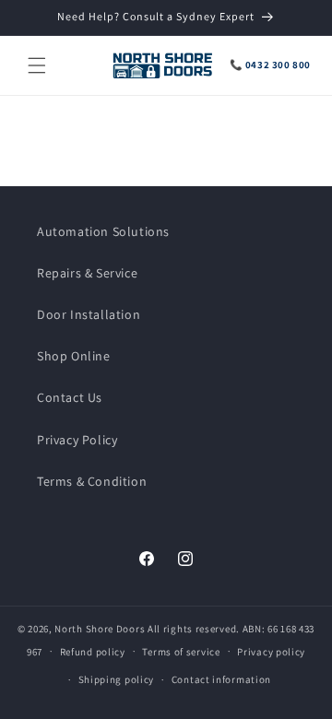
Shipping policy (116, 679)
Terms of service (180, 651)
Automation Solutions (103, 231)
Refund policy (92, 651)
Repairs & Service (87, 273)
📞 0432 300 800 (270, 64)
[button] (37, 65)
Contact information (221, 679)
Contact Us (69, 397)
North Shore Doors (99, 628)
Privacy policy (271, 651)
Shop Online (74, 356)
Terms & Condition (92, 481)
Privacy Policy (77, 439)
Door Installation (88, 314)
